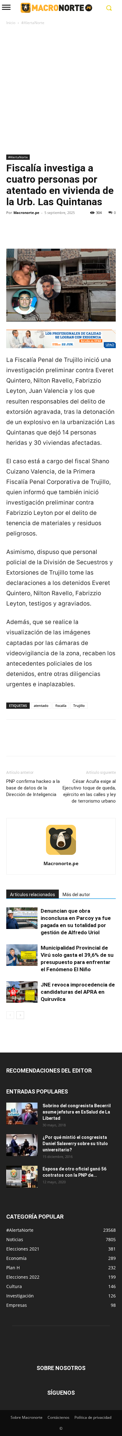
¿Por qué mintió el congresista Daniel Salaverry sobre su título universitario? (75, 1143)
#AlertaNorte (32, 22)
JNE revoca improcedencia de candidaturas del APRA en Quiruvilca (78, 992)
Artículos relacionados (32, 894)
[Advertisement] (61, 90)
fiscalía (60, 705)
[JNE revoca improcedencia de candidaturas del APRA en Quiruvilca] (22, 992)
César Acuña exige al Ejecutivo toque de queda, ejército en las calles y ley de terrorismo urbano (89, 791)
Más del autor (76, 894)
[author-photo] (61, 854)
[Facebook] (12, 234)
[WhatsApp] (55, 234)
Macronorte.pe (26, 212)
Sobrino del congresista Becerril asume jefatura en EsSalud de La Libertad (77, 1112)
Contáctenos (58, 1417)
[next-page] (20, 1015)
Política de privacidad (92, 1417)
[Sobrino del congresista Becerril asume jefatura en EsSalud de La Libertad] (22, 1113)
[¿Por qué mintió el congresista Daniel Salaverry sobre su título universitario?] (22, 1145)
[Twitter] (27, 234)
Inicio (10, 22)
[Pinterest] (41, 234)
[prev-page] (10, 1015)
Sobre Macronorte (27, 1417)
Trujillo (79, 705)
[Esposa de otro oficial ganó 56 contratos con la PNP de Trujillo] (22, 1177)
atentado (41, 705)
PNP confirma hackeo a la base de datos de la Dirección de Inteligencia (33, 788)
